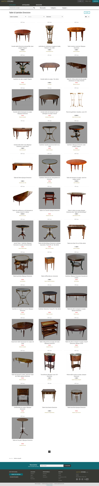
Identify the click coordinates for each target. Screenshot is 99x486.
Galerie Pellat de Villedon (76, 117)
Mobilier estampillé (17, 458)
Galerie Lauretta (76, 314)
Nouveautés (43, 8)
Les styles (60, 480)
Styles (32, 475)
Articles (59, 475)
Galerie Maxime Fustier (76, 215)
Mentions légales (38, 483)
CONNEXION (95, 1)
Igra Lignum (76, 346)
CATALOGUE (12, 5)
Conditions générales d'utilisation (47, 483)
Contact (77, 475)
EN (87, 1)
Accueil (77, 474)
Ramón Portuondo (49, 314)
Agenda (59, 473)
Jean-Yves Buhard (76, 182)
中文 (90, 1)
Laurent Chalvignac (49, 149)
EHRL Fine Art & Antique (49, 248)
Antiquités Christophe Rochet (49, 412)
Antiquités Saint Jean (22, 182)
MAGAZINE (39, 5)
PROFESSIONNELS (46, 471)
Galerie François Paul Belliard (49, 281)
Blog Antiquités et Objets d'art (81, 476)
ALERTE (87, 12)
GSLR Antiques (49, 182)
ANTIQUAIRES (25, 5)
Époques (32, 477)
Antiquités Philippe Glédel (49, 117)
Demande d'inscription (14, 477)
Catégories (32, 473)
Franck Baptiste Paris (49, 51)
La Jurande (49, 84)
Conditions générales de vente (59, 483)
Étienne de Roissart (22, 51)
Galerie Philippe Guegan (23, 248)
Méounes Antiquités (76, 84)
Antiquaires (45, 473)
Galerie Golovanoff (23, 149)
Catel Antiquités (22, 281)
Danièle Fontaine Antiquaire (76, 379)
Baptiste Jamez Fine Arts (76, 412)
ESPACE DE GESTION (16, 474)
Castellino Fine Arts (49, 346)
